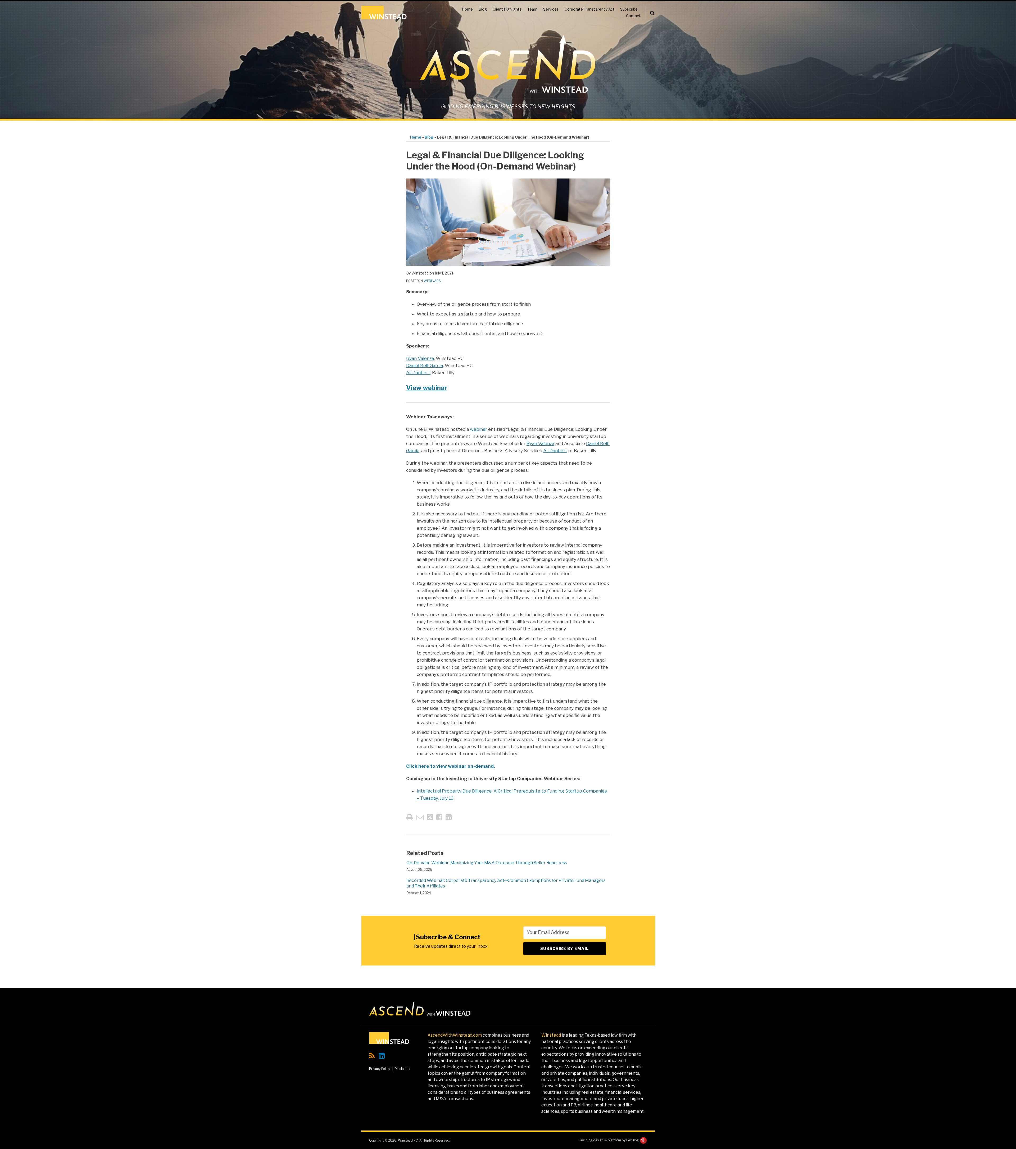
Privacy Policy (379, 1069)
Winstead (551, 1035)
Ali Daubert (418, 372)
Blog (483, 9)
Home (467, 9)
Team (532, 9)
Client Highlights (507, 9)
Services (551, 9)
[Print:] (409, 817)
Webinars (432, 281)
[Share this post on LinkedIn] (449, 817)
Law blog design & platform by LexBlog (608, 1140)
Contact (633, 15)
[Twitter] (392, 1055)
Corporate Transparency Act (589, 9)
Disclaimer (402, 1069)
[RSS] (372, 1055)
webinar (478, 429)
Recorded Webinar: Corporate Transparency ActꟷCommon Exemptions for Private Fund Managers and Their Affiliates (506, 883)
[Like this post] (439, 817)
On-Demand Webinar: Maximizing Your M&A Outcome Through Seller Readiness (486, 862)
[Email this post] (420, 817)
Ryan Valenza (420, 358)
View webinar (426, 388)
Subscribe (629, 9)
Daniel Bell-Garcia (424, 365)
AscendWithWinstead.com (455, 1035)
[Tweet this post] (430, 817)
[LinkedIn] (382, 1055)
